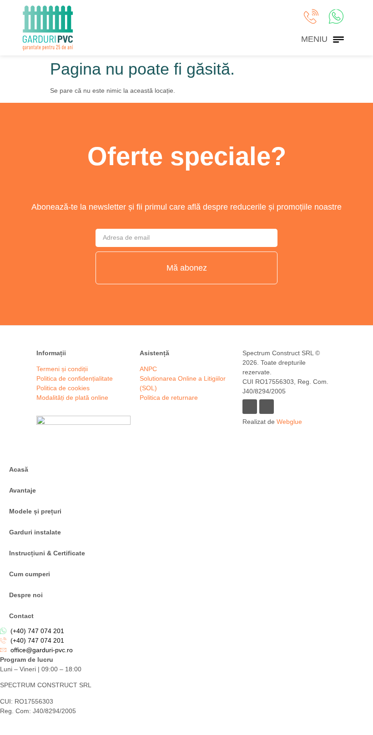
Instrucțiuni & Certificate (47, 553)
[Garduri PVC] (48, 27)
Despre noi (26, 595)
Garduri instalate (35, 532)
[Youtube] (266, 406)
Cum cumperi (29, 574)
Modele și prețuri (35, 511)
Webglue (289, 421)
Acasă (18, 469)
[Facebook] (249, 406)
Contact (21, 615)
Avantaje (22, 490)
